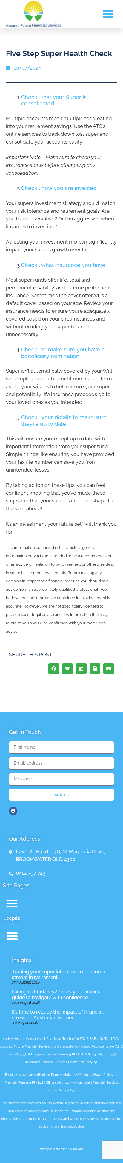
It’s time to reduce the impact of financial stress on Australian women (57, 1014)
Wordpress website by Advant (61, 1149)
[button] (108, 14)
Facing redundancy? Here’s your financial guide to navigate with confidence (57, 994)
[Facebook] (13, 811)
